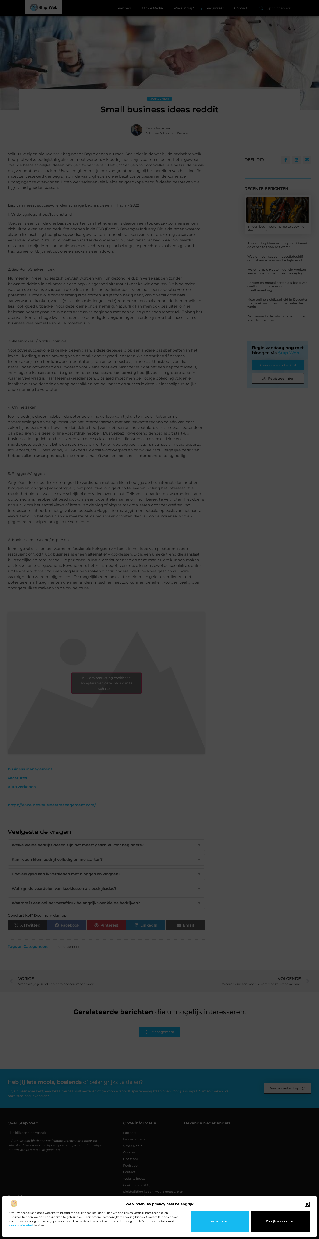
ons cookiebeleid (21, 1225)
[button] (307, 1204)
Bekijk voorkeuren (280, 1221)
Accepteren (220, 1221)
